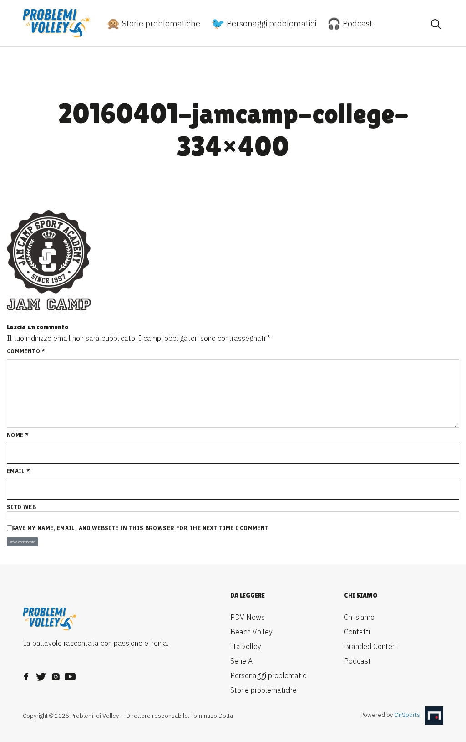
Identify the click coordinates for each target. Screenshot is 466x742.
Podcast (356, 23)
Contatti (357, 631)
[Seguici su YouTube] (70, 674)
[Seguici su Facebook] (26, 674)
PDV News (247, 617)
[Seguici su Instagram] (55, 674)
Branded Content (371, 646)
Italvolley (245, 646)
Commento (26, 351)
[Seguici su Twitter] (41, 674)
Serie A (241, 660)
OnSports (407, 715)
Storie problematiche (160, 23)
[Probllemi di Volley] (57, 23)
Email (18, 471)
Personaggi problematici (270, 23)
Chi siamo (359, 617)
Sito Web (21, 507)
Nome (18, 435)
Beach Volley (251, 631)
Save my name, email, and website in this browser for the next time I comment (139, 528)
